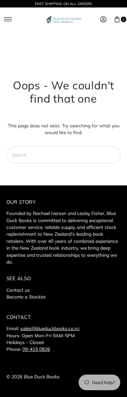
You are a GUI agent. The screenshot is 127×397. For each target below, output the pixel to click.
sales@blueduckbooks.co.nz (50, 328)
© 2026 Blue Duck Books (33, 376)
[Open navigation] (8, 19)
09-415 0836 (36, 349)
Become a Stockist (26, 297)
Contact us (18, 290)
